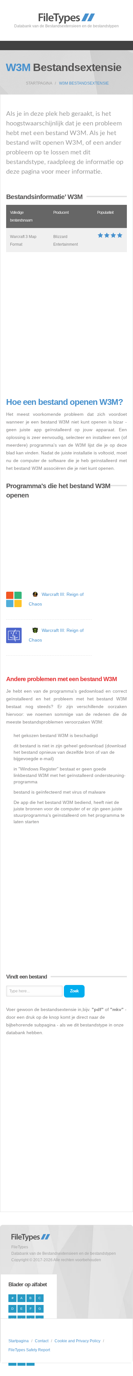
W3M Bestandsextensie (84, 83)
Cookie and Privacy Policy (77, 1341)
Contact (41, 1341)
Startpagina (39, 83)
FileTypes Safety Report (29, 1350)
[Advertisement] (66, 325)
